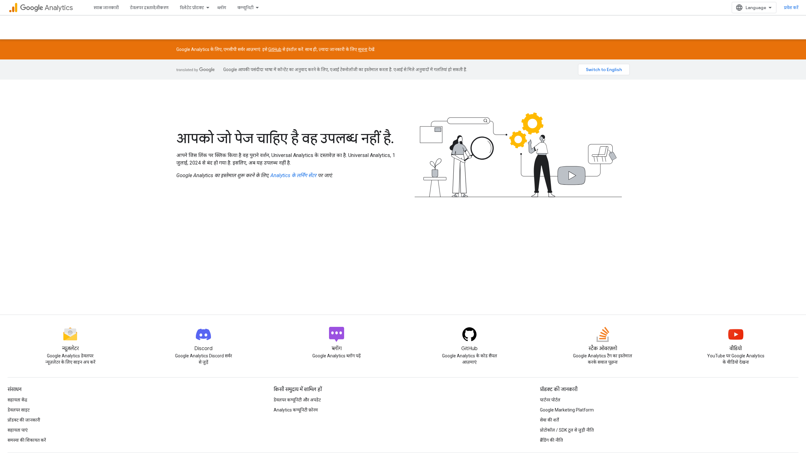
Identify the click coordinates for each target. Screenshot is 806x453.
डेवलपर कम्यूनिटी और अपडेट (297, 399)
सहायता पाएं (18, 430)
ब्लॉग (221, 7)
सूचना (362, 49)
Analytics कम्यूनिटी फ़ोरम (296, 409)
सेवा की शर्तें (549, 419)
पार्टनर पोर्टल (550, 399)
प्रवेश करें (791, 7)
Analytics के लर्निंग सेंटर (293, 175)
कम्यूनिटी (245, 7)
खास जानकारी (106, 7)
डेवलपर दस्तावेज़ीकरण (149, 7)
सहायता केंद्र (17, 399)
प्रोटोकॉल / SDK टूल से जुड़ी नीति (567, 430)
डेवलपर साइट (19, 409)
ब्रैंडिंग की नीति (551, 440)
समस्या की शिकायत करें (27, 440)
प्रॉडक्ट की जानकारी (24, 419)
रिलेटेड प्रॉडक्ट (192, 7)
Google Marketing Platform (567, 409)
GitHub (274, 49)
